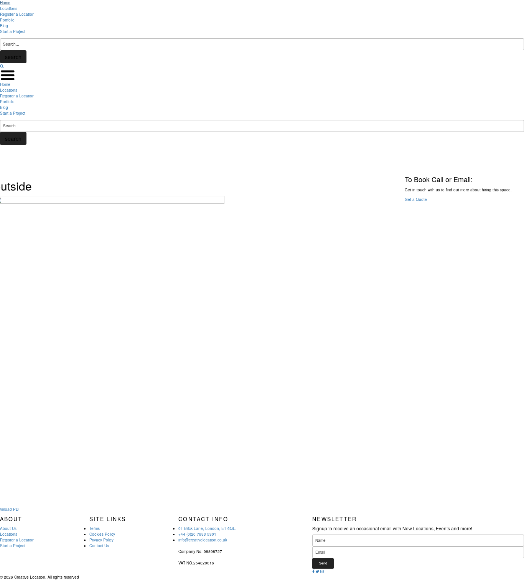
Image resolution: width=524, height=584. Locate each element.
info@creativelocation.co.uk (202, 540)
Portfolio (7, 20)
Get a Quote (416, 199)
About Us (8, 528)
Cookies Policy (102, 534)
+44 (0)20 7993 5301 (197, 534)
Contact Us (99, 545)
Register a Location (17, 14)
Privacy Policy (101, 540)
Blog (4, 25)
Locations (8, 8)
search (13, 57)
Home (5, 2)
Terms (94, 528)
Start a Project (12, 31)
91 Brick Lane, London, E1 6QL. (207, 528)
